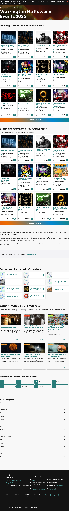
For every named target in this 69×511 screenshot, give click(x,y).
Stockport (43, 386)
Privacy (7, 498)
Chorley (60, 381)
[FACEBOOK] (62, 495)
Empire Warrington (12, 296)
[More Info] (1, 57)
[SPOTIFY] (50, 495)
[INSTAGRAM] (58, 495)
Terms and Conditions (10, 496)
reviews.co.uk (35, 480)
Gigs (7, 480)
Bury (26, 381)
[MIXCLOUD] (54, 495)
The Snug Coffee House (12, 275)
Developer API (27, 496)
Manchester (26, 386)
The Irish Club (11, 282)
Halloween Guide (31, 254)
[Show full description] (20, 275)
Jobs (16, 500)
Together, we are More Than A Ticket (38, 488)
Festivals (18, 480)
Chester (43, 381)
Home (7, 494)
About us (17, 494)
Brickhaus (57, 275)
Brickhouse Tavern (35, 275)
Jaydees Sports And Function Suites (13, 289)
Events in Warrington (14, 7)
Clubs (12, 480)
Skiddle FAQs (36, 496)
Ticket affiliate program (29, 498)
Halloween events (4, 7)
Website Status (28, 494)
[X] (46, 495)
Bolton (8, 381)
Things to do (9, 483)
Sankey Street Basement (34, 296)
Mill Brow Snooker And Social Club (35, 289)
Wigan (60, 386)
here (11, 3)
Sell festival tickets (38, 498)
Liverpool (8, 386)
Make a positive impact (54, 488)
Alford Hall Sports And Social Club (60, 282)
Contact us (17, 499)
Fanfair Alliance (59, 485)
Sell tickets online (37, 494)
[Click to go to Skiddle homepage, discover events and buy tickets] (9, 475)
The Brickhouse (58, 289)
